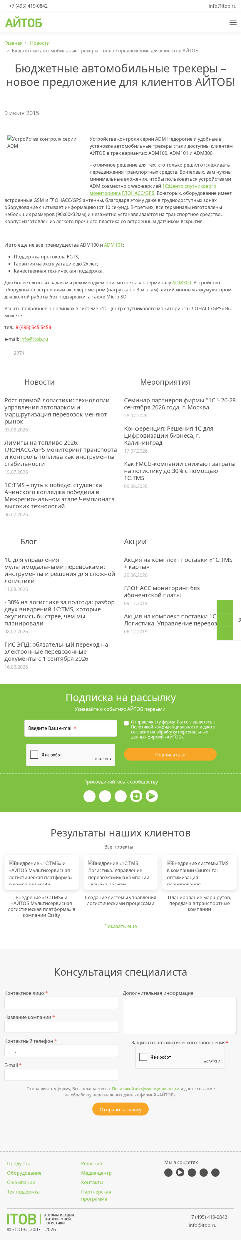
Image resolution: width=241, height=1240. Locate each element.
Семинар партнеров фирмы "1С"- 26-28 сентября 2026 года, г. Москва (180, 404)
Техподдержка (23, 1191)
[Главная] (61, 1219)
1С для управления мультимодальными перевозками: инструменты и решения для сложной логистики (59, 570)
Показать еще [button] (120, 926)
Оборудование (24, 1173)
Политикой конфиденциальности (164, 727)
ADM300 (181, 282)
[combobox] (12, 1051)
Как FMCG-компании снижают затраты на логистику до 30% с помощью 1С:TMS (180, 471)
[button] (208, 22)
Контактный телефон (30, 1041)
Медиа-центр (96, 1173)
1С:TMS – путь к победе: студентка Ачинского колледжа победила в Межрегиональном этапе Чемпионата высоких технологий (59, 496)
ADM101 (113, 245)
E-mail (13, 1065)
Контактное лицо (26, 993)
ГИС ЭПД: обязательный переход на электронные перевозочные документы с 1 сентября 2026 (56, 651)
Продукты (18, 1163)
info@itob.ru (222, 6)
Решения (91, 1163)
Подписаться (170, 754)
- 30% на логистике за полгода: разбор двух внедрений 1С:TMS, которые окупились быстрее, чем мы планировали (59, 613)
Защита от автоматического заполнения (179, 1042)
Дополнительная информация (158, 993)
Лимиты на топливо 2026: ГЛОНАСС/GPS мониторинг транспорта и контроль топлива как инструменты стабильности (60, 453)
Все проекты (118, 847)
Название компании (29, 1017)
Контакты (92, 1182)
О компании (21, 1182)
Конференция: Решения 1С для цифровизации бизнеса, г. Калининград (168, 435)
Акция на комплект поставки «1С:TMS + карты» (178, 563)
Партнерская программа (96, 1195)
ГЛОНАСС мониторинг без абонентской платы (162, 592)
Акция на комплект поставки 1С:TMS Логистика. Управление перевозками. (178, 620)
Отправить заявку (120, 1109)
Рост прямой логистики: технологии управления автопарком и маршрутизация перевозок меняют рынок (57, 411)
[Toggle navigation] (231, 22)
